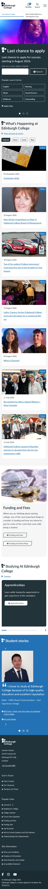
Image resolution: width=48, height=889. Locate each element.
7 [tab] (34, 630)
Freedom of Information (12, 856)
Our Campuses (9, 785)
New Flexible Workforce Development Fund (34, 15)
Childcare (7, 99)
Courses (7, 576)
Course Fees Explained (12, 816)
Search (37, 7)
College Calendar (9, 812)
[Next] (45, 630)
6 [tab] (29, 630)
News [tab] (15, 140)
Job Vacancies (9, 828)
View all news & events (13, 133)
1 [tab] (19, 113)
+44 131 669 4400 (8, 765)
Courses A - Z (8, 805)
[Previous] (5, 649)
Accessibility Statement (12, 864)
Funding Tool (8, 824)
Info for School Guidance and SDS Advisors (19, 832)
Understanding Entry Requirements (16, 836)
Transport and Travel (11, 789)
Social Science (31, 92)
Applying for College (11, 809)
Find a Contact (9, 781)
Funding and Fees (16, 535)
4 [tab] (19, 630)
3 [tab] (27, 113)
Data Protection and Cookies (14, 860)
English (6, 86)
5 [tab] (24, 630)
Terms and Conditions (11, 852)
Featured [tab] (6, 140)
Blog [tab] (32, 140)
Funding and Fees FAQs (18, 543)
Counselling (30, 99)
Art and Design (10, 719)
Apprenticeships (17, 603)
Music (5, 92)
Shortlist (28, 5)
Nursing (28, 86)
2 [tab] (23, 113)
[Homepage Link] (24, 742)
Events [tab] (24, 140)
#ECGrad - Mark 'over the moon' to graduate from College (22, 712)
